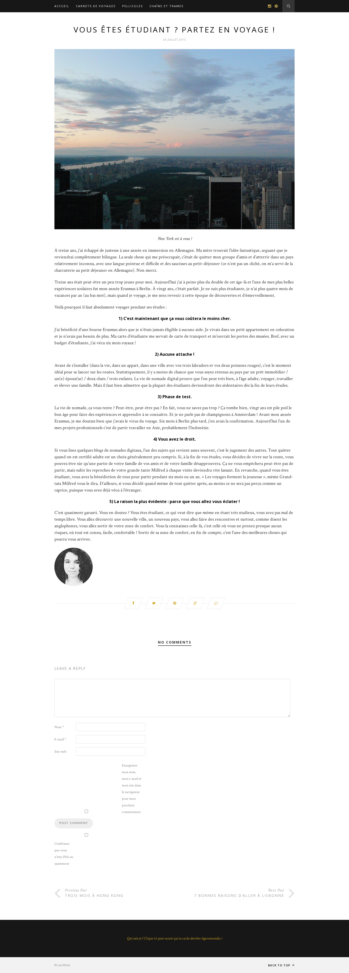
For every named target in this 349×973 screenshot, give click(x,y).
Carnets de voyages (95, 6)
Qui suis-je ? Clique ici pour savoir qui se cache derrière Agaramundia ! (174, 938)
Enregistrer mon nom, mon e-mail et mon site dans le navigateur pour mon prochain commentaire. (131, 788)
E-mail (60, 739)
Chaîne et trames (166, 6)
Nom (59, 727)
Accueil (61, 6)
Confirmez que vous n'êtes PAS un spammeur (63, 853)
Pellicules (132, 6)
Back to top (279, 965)
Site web (60, 751)
